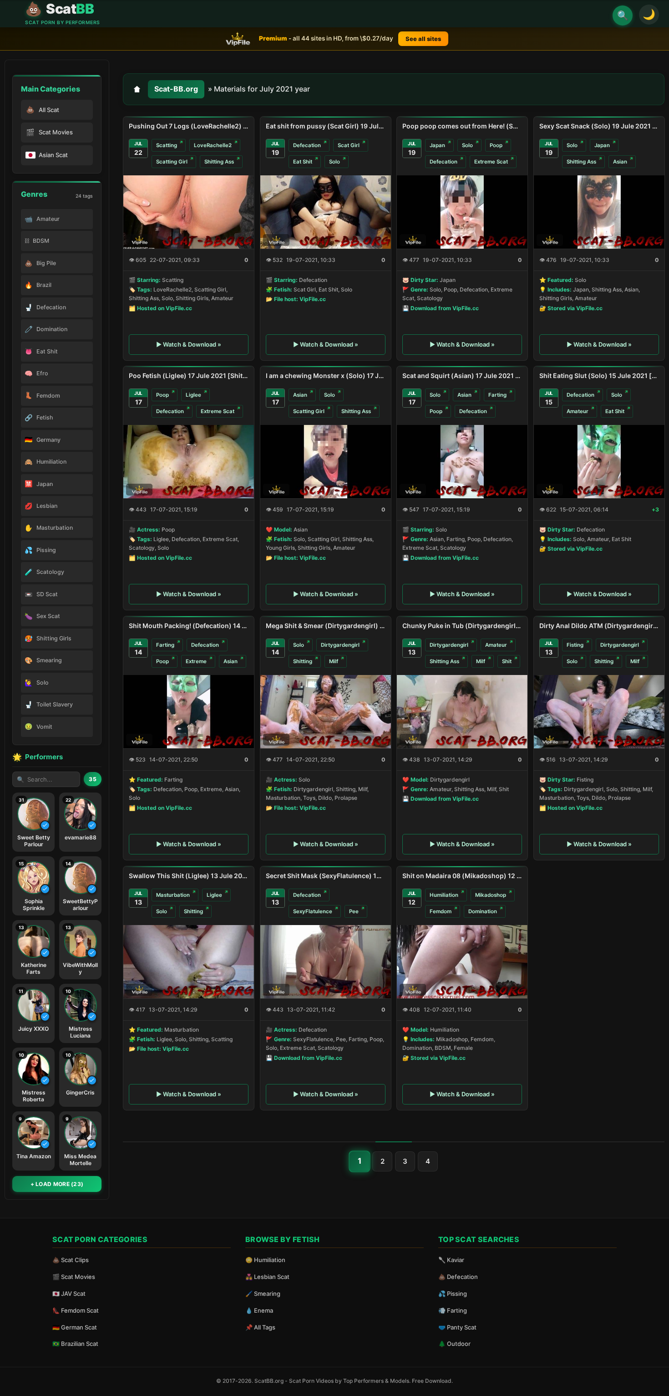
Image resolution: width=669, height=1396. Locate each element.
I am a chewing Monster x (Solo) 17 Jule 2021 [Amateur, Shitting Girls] (325, 375)
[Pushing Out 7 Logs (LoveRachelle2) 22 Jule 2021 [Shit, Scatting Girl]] (188, 211)
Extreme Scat (491, 162)
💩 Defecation (458, 1276)
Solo (334, 162)
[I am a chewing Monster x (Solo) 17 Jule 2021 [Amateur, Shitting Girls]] (325, 461)
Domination (482, 911)
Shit (507, 661)
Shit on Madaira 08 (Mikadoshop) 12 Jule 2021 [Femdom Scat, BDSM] (462, 876)
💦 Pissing (452, 1293)
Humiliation (444, 895)
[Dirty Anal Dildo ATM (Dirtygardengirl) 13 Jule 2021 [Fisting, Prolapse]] (599, 711)
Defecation (307, 145)
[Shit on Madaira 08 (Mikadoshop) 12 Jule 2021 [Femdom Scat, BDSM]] (462, 961)
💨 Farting (452, 1310)
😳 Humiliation (265, 1259)
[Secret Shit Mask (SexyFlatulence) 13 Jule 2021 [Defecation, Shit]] (325, 961)
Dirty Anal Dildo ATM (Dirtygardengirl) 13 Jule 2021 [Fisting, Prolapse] (599, 625)
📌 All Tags (260, 1327)
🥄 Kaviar (451, 1259)
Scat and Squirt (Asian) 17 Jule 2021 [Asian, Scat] (462, 375)
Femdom (440, 911)
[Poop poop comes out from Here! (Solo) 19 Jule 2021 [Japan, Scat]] (462, 211)
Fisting (575, 645)
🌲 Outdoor (454, 1343)
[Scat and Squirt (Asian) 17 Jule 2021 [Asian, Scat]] (462, 461)
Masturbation (173, 895)
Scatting (166, 145)
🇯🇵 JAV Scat (69, 1293)
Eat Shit (302, 162)
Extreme (196, 661)
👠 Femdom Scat (75, 1310)
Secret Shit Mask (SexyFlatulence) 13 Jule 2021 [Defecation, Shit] (325, 876)
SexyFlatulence (312, 911)
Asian (620, 162)
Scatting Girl (172, 162)
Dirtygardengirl (340, 645)
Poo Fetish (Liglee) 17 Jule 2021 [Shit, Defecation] (188, 375)
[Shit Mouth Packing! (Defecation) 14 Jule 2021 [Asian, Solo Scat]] (188, 711)
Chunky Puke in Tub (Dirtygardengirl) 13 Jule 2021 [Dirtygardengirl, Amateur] (462, 625)
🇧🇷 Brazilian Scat (75, 1343)
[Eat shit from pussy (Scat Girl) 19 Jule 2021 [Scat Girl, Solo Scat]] (325, 211)
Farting (497, 395)
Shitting (302, 661)
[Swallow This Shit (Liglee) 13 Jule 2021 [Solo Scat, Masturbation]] (188, 961)
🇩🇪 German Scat (74, 1327)
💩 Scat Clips (70, 1259)
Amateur (577, 411)
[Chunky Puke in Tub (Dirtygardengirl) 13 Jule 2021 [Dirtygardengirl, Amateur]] (462, 711)
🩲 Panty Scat (457, 1327)
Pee (354, 911)
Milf (333, 661)
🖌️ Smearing (262, 1293)
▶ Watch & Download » (188, 344)
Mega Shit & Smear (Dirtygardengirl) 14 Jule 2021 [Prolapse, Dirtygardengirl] (325, 625)
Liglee (193, 395)
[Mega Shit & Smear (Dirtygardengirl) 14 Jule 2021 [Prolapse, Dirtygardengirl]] (325, 711)
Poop (496, 145)
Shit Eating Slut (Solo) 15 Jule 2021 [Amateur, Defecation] (599, 375)
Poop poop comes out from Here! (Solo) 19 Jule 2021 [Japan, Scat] (462, 126)
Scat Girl (349, 145)
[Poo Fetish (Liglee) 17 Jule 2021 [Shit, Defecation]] (188, 461)
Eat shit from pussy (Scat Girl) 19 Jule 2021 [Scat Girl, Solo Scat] (325, 126)
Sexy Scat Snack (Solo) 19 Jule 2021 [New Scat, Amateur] (599, 126)
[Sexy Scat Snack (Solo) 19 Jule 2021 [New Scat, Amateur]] (599, 211)
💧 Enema (259, 1310)
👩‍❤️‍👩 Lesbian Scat (267, 1276)
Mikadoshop (490, 895)
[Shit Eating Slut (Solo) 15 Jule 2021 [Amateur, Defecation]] (599, 461)
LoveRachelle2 (213, 145)
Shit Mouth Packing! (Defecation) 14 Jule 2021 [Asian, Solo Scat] (188, 625)
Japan (437, 145)
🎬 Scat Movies (73, 1276)
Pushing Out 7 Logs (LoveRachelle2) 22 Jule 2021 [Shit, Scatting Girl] (188, 126)
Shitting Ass (219, 162)
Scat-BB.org (176, 88)
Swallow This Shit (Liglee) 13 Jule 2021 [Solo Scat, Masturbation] (188, 876)
